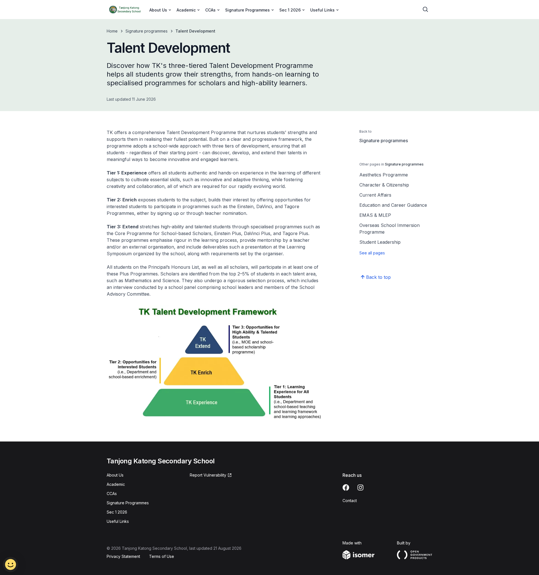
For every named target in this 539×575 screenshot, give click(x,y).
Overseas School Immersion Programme (389, 228)
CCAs (112, 493)
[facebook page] (345, 487)
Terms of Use (161, 556)
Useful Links (118, 521)
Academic (116, 484)
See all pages (372, 252)
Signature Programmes (128, 502)
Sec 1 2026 (117, 512)
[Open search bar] (425, 9)
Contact (349, 500)
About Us (115, 475)
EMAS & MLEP (375, 215)
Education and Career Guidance (393, 205)
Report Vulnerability (208, 475)
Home (112, 31)
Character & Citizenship (384, 185)
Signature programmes (146, 31)
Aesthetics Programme (383, 175)
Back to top (378, 277)
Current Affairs (375, 195)
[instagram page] (360, 487)
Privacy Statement (123, 556)
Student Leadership (380, 242)
